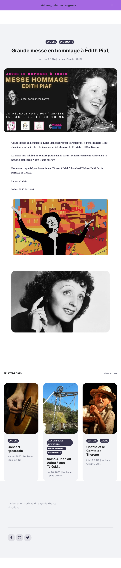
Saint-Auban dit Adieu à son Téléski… (59, 463)
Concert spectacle (15, 449)
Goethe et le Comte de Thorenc (95, 450)
